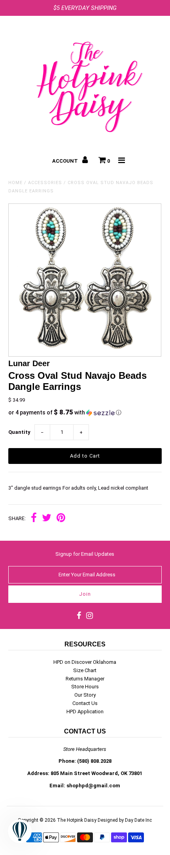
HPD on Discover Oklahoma (84, 662)
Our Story (85, 695)
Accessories (45, 182)
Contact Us (85, 703)
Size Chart (84, 670)
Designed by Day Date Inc (125, 820)
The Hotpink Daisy (76, 820)
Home (15, 182)
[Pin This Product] (61, 519)
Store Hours (85, 687)
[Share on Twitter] (46, 519)
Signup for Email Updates (84, 554)
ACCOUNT (65, 161)
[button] (84, 412)
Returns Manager (85, 679)
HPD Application (85, 711)
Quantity (19, 432)
